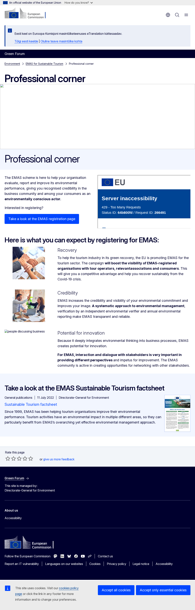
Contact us (105, 556)
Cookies (95, 564)
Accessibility (13, 518)
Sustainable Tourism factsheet (31, 404)
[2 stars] (10, 458)
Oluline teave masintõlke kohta (61, 41)
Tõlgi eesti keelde (26, 41)
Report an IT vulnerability (22, 564)
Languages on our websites (64, 564)
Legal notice (141, 564)
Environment (12, 63)
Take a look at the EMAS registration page (41, 219)
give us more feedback (58, 459)
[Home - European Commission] (28, 13)
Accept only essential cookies (163, 590)
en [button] (168, 15)
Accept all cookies (116, 590)
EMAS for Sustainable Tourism (44, 63)
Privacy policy (116, 564)
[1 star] (8, 458)
